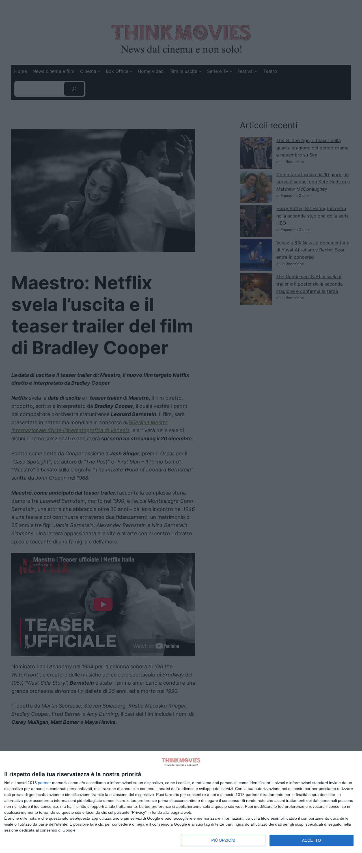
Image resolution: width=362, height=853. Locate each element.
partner (44, 783)
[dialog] (181, 802)
